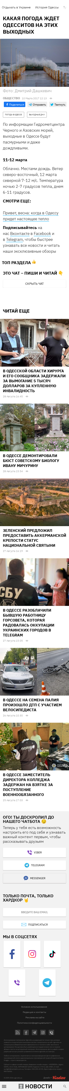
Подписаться (38, 924)
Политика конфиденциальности (34, 1022)
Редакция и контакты (34, 1012)
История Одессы (47, 7)
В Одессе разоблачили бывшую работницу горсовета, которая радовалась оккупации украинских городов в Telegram (28, 623)
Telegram (14, 239)
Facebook (42, 233)
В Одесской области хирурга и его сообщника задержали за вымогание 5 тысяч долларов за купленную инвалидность (34, 380)
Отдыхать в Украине (16, 7)
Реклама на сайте (34, 1017)
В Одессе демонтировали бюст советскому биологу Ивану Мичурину (31, 460)
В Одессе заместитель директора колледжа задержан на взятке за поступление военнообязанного (28, 784)
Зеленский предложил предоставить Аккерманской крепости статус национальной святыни (34, 538)
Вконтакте (20, 233)
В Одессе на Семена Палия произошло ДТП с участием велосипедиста (32, 704)
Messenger (37, 878)
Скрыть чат (34, 283)
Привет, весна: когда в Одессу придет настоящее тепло (30, 215)
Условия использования (34, 1006)
